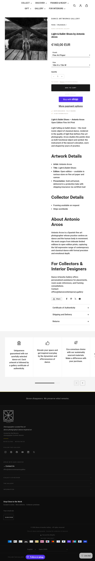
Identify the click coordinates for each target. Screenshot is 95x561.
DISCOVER (40, 3)
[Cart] (86, 5)
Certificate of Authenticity (64, 308)
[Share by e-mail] (79, 298)
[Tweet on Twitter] (75, 298)
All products (61, 25)
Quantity (54, 72)
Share (58, 299)
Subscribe (9, 517)
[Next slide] (82, 383)
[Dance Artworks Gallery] (47, 416)
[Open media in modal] (45, 20)
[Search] (74, 5)
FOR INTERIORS (56, 8)
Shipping (62, 81)
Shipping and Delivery (62, 314)
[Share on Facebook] (66, 298)
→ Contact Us (8, 466)
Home (53, 25)
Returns (56, 321)
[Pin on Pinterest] (71, 298)
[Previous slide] (76, 383)
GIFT (27, 8)
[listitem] (5, 452)
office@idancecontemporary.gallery (14, 469)
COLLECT (25, 3)
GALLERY (39, 8)
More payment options (71, 106)
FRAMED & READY (58, 3)
